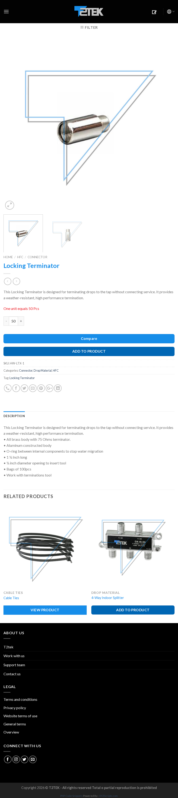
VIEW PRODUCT (45, 610)
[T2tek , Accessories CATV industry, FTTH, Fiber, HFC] (89, 11)
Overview (11, 732)
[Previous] (13, 125)
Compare (89, 338)
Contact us (12, 674)
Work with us (14, 655)
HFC (20, 257)
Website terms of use (20, 716)
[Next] (165, 125)
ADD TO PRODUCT (89, 351)
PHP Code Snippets (71, 795)
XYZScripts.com (108, 795)
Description (14, 416)
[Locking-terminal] (89, 124)
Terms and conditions (20, 699)
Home (8, 257)
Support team (14, 665)
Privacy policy (14, 707)
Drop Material (43, 370)
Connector (37, 257)
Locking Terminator (22, 378)
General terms (14, 724)
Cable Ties (11, 598)
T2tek (8, 647)
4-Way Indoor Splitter (107, 598)
